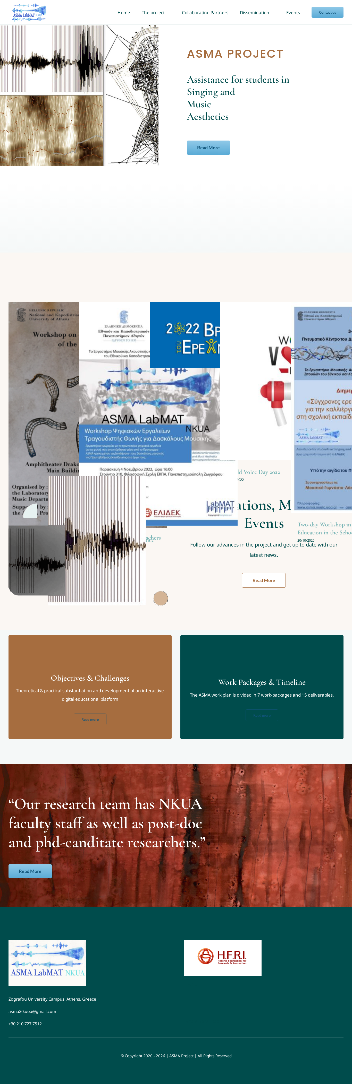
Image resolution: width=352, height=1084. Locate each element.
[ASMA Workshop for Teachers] (158, 414)
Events (158, 419)
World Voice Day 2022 (253, 472)
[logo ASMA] (47, 942)
